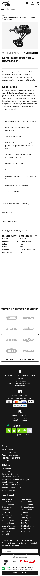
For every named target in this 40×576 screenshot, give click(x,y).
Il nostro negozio (8, 490)
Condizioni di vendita (10, 474)
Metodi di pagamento (10, 482)
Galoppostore (7, 515)
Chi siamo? (6, 468)
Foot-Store (6, 512)
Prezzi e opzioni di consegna (13, 484)
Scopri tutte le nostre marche (20, 359)
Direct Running (8, 504)
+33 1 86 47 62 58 (20, 386)
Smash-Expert (26, 509)
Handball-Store (8, 520)
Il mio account (7, 449)
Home (4, 15)
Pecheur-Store (26, 501)
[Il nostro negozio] (27, 3)
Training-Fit (25, 520)
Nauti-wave (6, 531)
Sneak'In (24, 512)
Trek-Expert (25, 523)
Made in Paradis (8, 528)
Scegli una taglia (20, 573)
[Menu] (2, 9)
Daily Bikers (6, 501)
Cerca (12, 9)
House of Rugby (8, 523)
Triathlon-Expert (27, 526)
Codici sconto (7, 460)
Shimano (10, 53)
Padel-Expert (26, 499)
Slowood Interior (27, 507)
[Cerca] (8, 9)
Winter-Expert (26, 531)
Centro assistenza (9, 452)
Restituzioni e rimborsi (10, 476)
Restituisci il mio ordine (11, 457)
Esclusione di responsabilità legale (15, 479)
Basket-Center (7, 499)
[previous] (1, 334)
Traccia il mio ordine (10, 455)
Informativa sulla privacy (11, 487)
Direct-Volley (7, 507)
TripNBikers (25, 528)
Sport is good (26, 517)
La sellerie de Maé (9, 526)
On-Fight (5, 534)
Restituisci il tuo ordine (20, 421)
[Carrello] (38, 3)
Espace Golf (6, 509)
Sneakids (24, 515)
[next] (38, 334)
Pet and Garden (27, 504)
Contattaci (20, 378)
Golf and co (6, 517)
